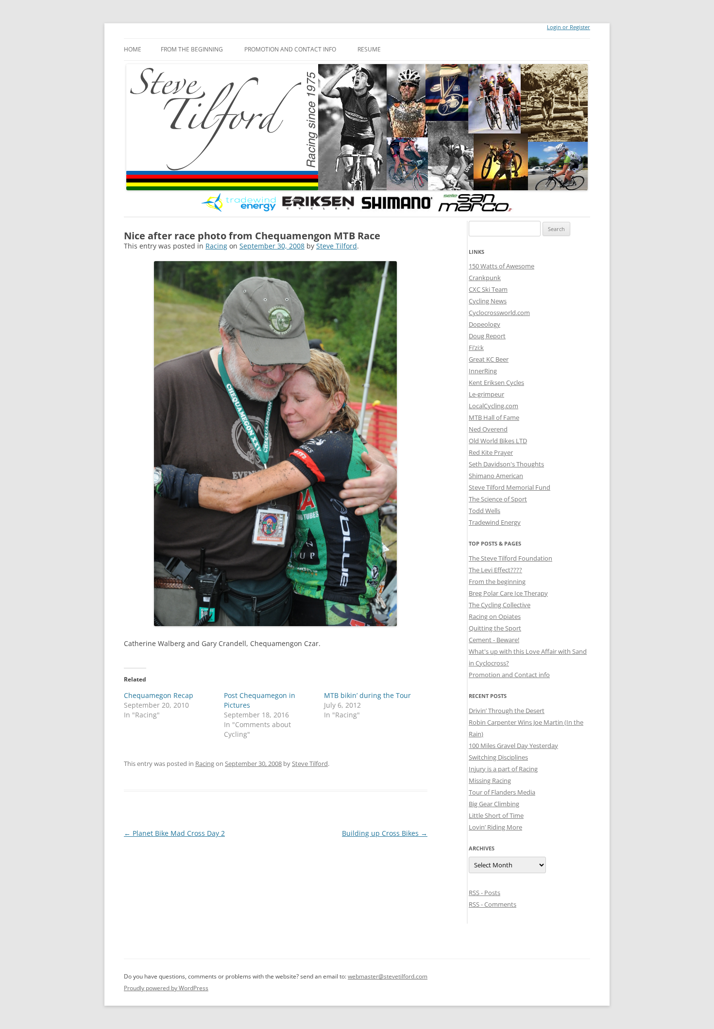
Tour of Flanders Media (502, 792)
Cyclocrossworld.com (499, 312)
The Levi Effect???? (495, 569)
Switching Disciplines (498, 757)
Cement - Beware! (494, 639)
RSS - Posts (484, 892)
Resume (369, 49)
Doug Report (487, 336)
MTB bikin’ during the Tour (367, 695)
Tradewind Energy (495, 522)
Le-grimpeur (486, 394)
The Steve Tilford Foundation (510, 558)
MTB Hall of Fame (494, 417)
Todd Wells (484, 510)
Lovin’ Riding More (495, 827)
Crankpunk (485, 277)
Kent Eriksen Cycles (496, 382)
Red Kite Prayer (491, 452)
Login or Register (568, 27)
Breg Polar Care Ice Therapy (508, 593)
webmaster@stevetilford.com (387, 976)
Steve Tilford (336, 245)
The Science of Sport (498, 499)
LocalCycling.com (493, 405)
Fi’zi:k (476, 347)
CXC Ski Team (488, 289)
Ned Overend (488, 429)
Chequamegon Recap (158, 695)
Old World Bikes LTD (498, 440)
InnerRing (483, 370)
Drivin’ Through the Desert (506, 710)
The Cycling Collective (499, 604)
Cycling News (488, 301)
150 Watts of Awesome (501, 266)
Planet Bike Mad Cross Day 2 (174, 833)
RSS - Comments (492, 904)
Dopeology (484, 324)
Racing (216, 245)
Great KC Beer (489, 359)
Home (132, 49)
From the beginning (192, 49)
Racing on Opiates (495, 616)
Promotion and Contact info (290, 49)
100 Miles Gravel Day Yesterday (513, 745)
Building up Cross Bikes (384, 833)
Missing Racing (490, 780)
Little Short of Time (496, 815)
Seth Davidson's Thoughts (506, 464)
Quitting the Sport (495, 628)
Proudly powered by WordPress (166, 988)
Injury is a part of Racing (503, 768)
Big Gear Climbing (494, 803)
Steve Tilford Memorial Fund (509, 487)
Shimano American (496, 475)
